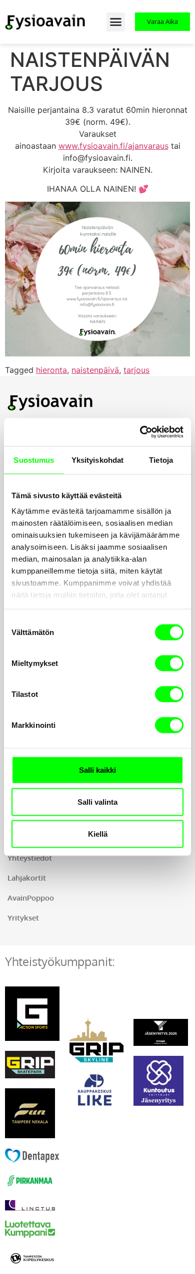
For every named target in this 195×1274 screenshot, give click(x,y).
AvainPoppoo (31, 898)
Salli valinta (98, 801)
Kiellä (98, 833)
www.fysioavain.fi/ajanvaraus (113, 146)
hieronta (51, 370)
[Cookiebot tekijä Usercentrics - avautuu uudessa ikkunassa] (140, 432)
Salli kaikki (97, 769)
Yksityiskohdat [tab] (98, 459)
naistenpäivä (95, 370)
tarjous (137, 370)
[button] (116, 21)
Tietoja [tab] (161, 459)
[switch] (169, 663)
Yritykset (23, 918)
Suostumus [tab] (34, 459)
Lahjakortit (27, 878)
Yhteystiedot (30, 858)
